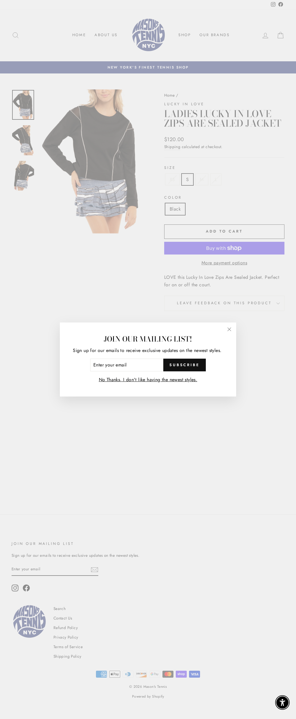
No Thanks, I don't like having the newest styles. (148, 379)
